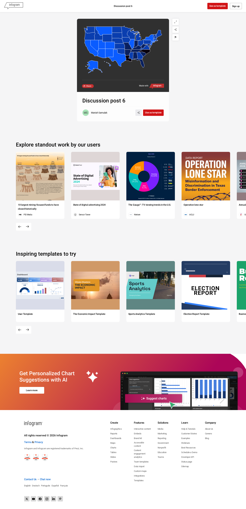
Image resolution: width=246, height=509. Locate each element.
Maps (112, 443)
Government (163, 443)
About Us (209, 429)
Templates (138, 480)
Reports (113, 433)
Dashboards (115, 438)
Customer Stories (189, 433)
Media (160, 429)
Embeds (137, 433)
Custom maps (140, 471)
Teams (161, 457)
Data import (139, 466)
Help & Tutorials (188, 429)
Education (162, 452)
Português (45, 485)
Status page (186, 461)
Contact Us (30, 479)
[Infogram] (13, 6)
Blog (207, 438)
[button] (106, 38)
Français (64, 485)
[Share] (175, 29)
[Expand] (175, 22)
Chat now (45, 479)
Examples (185, 438)
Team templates (141, 461)
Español (55, 485)
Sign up (236, 6)
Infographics (116, 429)
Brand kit (138, 438)
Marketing (162, 433)
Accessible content (139, 444)
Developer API (187, 457)
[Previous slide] (20, 227)
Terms (28, 442)
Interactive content (142, 429)
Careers (208, 433)
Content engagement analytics (139, 453)
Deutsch (36, 485)
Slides (113, 457)
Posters (113, 461)
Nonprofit (162, 447)
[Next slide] (27, 227)
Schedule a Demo (189, 452)
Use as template (217, 6)
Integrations (139, 476)
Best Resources (188, 447)
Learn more (32, 390)
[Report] (175, 37)
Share (88, 86)
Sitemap (185, 466)
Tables (113, 452)
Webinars (185, 443)
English (27, 485)
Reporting (162, 438)
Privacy (38, 442)
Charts (113, 447)
